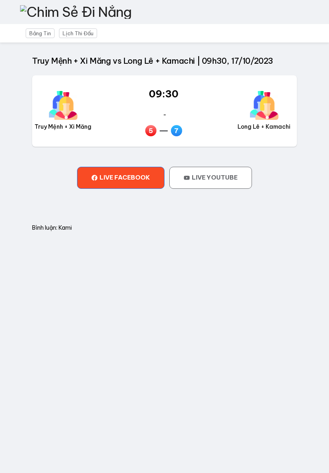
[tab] (120, 177)
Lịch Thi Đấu (78, 33)
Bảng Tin (40, 33)
